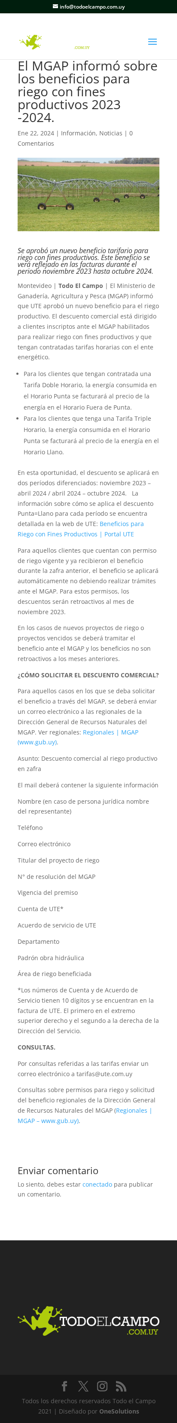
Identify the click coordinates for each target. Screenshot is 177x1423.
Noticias (110, 133)
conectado (97, 1184)
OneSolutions (119, 1411)
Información (78, 133)
